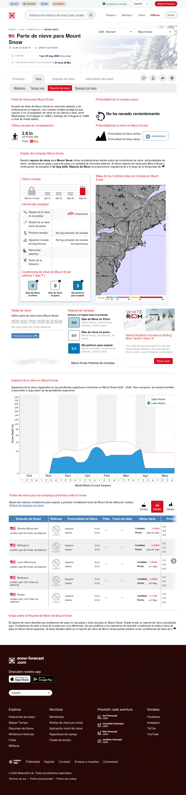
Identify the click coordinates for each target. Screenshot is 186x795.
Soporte (49, 762)
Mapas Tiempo (18, 722)
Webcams (19, 88)
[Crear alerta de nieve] (153, 78)
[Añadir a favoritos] (144, 78)
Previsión (19, 79)
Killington (23, 545)
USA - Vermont (30, 29)
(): (34, 275)
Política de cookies (66, 778)
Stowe (21, 594)
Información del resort (100, 79)
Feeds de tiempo (60, 740)
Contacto (64, 762)
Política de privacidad (41, 778)
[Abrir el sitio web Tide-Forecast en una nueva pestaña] (44, 3)
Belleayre (23, 577)
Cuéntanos (81, 214)
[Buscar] (90, 15)
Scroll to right (173, 561)
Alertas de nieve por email (66, 722)
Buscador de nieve (86, 88)
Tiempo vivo (38, 88)
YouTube (153, 734)
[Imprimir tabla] (172, 78)
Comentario (110, 762)
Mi (155, 15)
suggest (56, 534)
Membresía (56, 717)
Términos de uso (17, 778)
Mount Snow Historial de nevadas (93, 363)
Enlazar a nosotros (87, 762)
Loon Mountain (26, 562)
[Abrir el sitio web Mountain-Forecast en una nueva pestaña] (29, 3)
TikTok (151, 728)
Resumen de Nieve (21, 728)
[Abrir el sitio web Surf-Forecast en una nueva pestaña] (14, 3)
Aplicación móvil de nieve (65, 728)
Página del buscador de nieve (26, 505)
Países (12, 29)
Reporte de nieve (60, 88)
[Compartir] (163, 78)
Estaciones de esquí (22, 717)
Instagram (153, 722)
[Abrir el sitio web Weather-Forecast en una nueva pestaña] (58, 3)
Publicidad (33, 762)
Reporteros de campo (63, 734)
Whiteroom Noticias (21, 734)
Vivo (38, 79)
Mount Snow (51, 29)
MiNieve (14, 746)
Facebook (153, 717)
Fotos (141, 15)
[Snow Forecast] (12, 15)
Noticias (126, 15)
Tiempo (110, 15)
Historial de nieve (63, 79)
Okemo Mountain (27, 528)
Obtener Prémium (166, 3)
